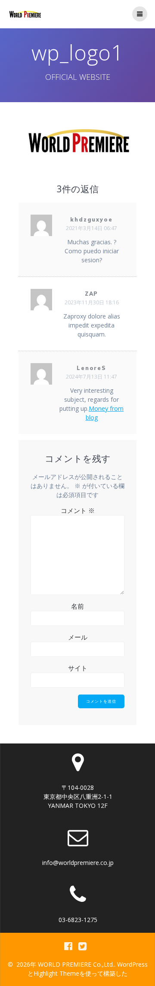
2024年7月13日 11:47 (91, 376)
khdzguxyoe (91, 219)
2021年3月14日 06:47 (91, 228)
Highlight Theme (56, 973)
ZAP (92, 294)
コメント (78, 510)
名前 (77, 606)
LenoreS (92, 368)
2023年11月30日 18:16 (92, 302)
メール (77, 637)
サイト (77, 668)
